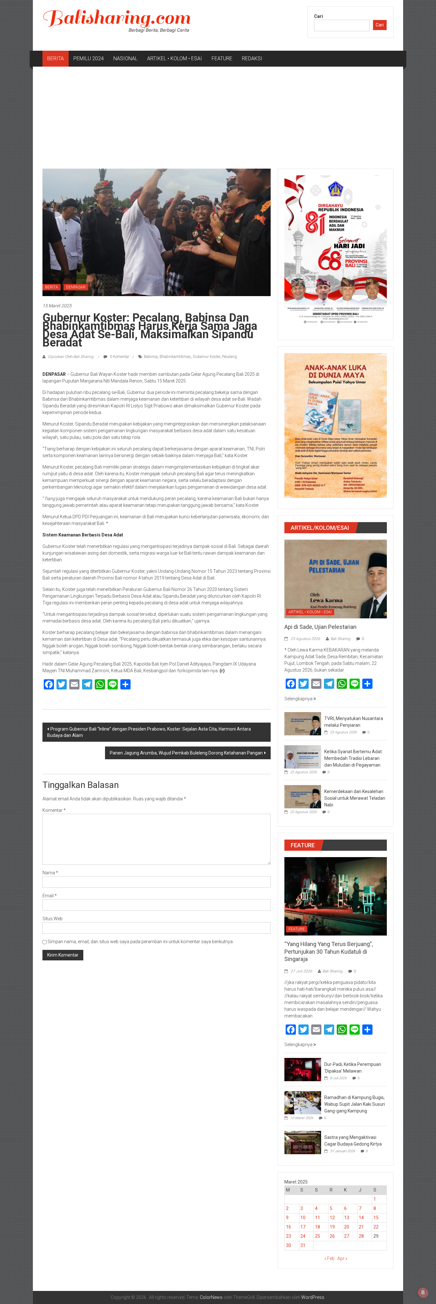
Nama (50, 872)
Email (49, 895)
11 (317, 1217)
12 (332, 1217)
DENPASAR (76, 287)
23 (288, 1236)
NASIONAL (125, 58)
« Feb (329, 1258)
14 (361, 1217)
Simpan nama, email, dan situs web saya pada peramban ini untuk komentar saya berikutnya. (141, 941)
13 (346, 1217)
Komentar (54, 810)
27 (346, 1236)
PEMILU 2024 (88, 58)
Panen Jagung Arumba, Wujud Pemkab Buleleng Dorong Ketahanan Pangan (186, 752)
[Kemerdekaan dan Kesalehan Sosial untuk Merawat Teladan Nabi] (302, 796)
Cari (318, 16)
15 (376, 1217)
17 (302, 1226)
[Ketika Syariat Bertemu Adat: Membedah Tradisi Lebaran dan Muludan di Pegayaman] (302, 756)
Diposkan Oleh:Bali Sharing (70, 356)
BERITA (55, 58)
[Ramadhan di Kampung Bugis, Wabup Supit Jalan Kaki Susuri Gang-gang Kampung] (302, 1102)
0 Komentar (119, 356)
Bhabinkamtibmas (175, 356)
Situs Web (52, 918)
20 (346, 1226)
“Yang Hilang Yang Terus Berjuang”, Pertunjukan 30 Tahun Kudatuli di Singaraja (328, 951)
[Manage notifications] (423, 1292)
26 (332, 1236)
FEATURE (222, 58)
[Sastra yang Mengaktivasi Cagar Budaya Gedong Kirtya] (302, 1142)
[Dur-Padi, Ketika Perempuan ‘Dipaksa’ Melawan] (302, 1069)
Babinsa (151, 356)
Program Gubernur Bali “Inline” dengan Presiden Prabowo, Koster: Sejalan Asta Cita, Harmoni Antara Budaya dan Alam (149, 732)
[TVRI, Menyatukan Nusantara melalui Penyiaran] (302, 723)
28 (361, 1236)
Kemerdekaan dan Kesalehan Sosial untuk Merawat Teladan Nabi (354, 798)
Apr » (342, 1258)
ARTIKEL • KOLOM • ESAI (174, 58)
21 (361, 1226)
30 (288, 1245)
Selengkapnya (298, 698)
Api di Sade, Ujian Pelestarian (320, 626)
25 (317, 1236)
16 (288, 1226)
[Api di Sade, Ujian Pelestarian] (335, 578)
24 (302, 1236)
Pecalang (229, 356)
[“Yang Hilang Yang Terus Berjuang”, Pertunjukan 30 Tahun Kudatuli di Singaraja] (335, 896)
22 (376, 1226)
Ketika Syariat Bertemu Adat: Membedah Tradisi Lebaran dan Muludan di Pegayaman (353, 758)
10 (302, 1217)
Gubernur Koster (206, 356)
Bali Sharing (340, 639)
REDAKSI (252, 58)
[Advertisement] (218, 114)
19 (332, 1226)
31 (302, 1245)
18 (317, 1226)
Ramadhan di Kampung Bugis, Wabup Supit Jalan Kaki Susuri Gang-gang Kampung (354, 1104)
